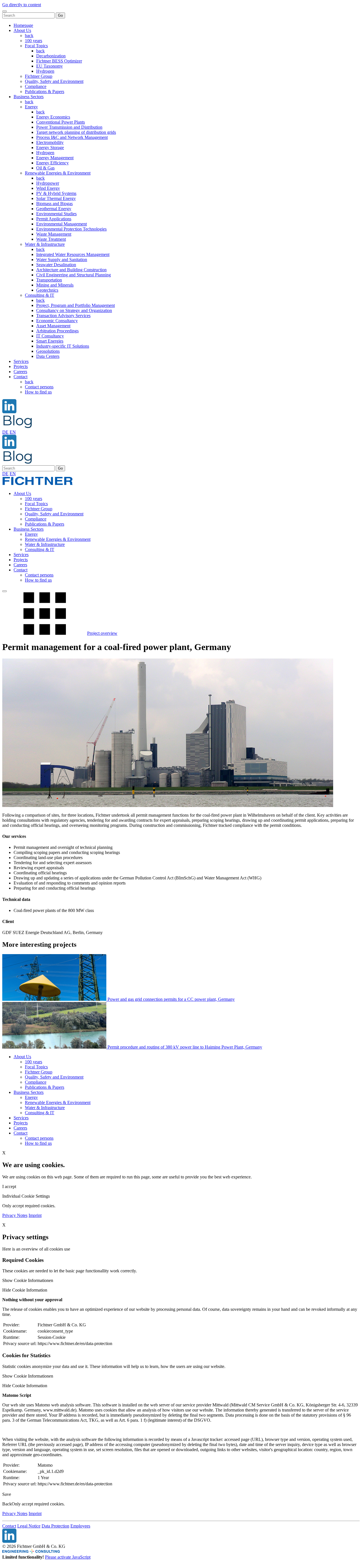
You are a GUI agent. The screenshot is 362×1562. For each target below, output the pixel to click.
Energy (31, 106)
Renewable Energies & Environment (57, 173)
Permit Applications (53, 218)
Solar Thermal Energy (56, 198)
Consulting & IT (39, 295)
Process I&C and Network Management (72, 137)
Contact (20, 376)
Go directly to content (21, 4)
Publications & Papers (44, 91)
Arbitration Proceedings (57, 330)
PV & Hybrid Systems (56, 193)
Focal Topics (36, 45)
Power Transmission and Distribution (69, 127)
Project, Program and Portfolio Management (75, 305)
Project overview (102, 633)
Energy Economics (53, 117)
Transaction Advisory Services (63, 315)
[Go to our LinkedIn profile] (9, 411)
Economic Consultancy (57, 320)
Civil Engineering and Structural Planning (73, 274)
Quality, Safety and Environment (54, 81)
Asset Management (53, 325)
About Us (22, 30)
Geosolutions (48, 351)
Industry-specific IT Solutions (62, 346)
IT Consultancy (50, 336)
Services (21, 361)
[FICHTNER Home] (37, 483)
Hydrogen (45, 71)
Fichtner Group (38, 76)
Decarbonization (51, 55)
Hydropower (47, 183)
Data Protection (55, 1526)
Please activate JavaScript (67, 1557)
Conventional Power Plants (60, 122)
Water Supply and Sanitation (61, 259)
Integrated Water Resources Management (72, 254)
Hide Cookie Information (24, 1290)
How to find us (38, 392)
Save (6, 1494)
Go (60, 15)
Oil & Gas (45, 167)
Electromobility (50, 142)
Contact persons (39, 386)
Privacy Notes (14, 1215)
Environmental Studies (56, 213)
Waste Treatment (51, 239)
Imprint (35, 1215)
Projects (21, 366)
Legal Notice (28, 1526)
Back (7, 1503)
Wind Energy (48, 188)
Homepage (23, 25)
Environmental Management (61, 223)
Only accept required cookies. (38, 1503)
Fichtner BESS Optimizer (59, 61)
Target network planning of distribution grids (76, 132)
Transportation (49, 279)
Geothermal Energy (53, 208)
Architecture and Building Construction (71, 269)
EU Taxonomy (49, 66)
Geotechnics (47, 290)
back (29, 35)
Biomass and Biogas (54, 203)
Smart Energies (49, 341)
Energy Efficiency (52, 162)
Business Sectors (29, 96)
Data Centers (47, 356)
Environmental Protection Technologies (71, 229)
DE (5, 432)
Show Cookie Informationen (27, 1280)
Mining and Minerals (55, 285)
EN (13, 432)
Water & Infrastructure (45, 244)
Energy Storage (50, 147)
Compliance (35, 86)
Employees (80, 1526)
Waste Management (53, 234)
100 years (33, 40)
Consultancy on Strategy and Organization (74, 310)
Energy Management (55, 157)
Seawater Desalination (56, 264)
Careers (20, 371)
